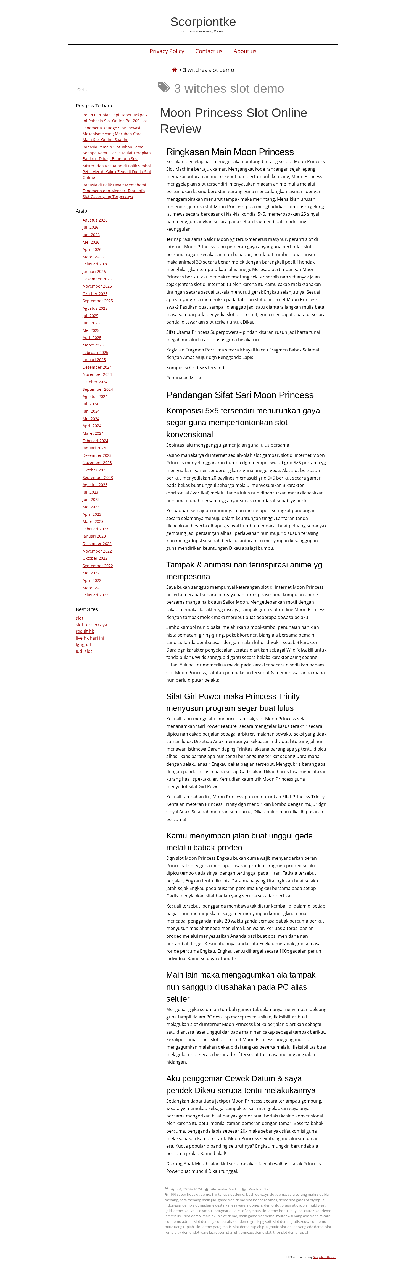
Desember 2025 (97, 279)
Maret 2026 (93, 256)
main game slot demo (257, 1215)
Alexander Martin (225, 1189)
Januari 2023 (94, 536)
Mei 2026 (91, 242)
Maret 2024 (93, 433)
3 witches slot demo (228, 1194)
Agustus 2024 (95, 396)
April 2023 (92, 514)
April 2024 (92, 425)
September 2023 (98, 477)
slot (79, 618)
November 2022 (97, 551)
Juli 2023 (90, 492)
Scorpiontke (203, 21)
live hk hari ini (90, 638)
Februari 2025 (95, 352)
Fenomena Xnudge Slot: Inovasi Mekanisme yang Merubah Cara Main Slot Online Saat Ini (112, 133)
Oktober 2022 (95, 558)
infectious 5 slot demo (183, 1215)
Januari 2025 (94, 359)
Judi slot (84, 651)
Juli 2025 (90, 315)
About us (245, 51)
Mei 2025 (91, 330)
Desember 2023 (97, 455)
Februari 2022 (95, 595)
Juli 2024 (90, 404)
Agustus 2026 (95, 220)
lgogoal (83, 645)
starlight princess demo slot (248, 1232)
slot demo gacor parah (212, 1221)
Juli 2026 (90, 227)
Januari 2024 (94, 447)
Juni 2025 (91, 322)
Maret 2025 (93, 345)
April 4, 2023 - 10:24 (186, 1189)
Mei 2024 (91, 418)
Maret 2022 (93, 587)
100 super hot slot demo (190, 1194)
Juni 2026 (91, 234)
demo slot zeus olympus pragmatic (202, 1210)
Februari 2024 (95, 440)
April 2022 (92, 580)
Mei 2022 (91, 572)
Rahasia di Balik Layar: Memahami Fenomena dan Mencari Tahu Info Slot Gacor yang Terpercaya (114, 190)
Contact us (209, 51)
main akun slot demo (219, 1215)
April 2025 (92, 337)
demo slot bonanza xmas (256, 1199)
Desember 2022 (97, 543)
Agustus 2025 (95, 308)
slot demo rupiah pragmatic (256, 1226)
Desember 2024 (97, 367)
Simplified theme (324, 1257)
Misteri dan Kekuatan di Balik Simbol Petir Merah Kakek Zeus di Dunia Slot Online (117, 171)
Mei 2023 (91, 506)
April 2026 (92, 249)
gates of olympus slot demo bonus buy (265, 1210)
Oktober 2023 (95, 470)
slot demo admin (179, 1221)
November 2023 (97, 462)
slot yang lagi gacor (209, 1232)
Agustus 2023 (95, 484)
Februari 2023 (95, 529)
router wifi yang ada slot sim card (303, 1215)
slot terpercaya (91, 625)
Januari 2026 (94, 271)
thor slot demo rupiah (291, 1232)
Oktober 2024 (95, 381)
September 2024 (98, 389)
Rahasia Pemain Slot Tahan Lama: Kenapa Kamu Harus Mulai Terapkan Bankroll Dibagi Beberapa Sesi (117, 152)
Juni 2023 (91, 499)
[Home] (174, 70)
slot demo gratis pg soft (252, 1221)
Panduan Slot (260, 1189)
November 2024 (97, 374)
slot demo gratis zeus (290, 1221)
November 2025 (97, 286)
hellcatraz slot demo (314, 1210)
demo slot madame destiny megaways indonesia (222, 1205)
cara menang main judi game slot (207, 1199)
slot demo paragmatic (213, 1226)
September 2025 (98, 300)
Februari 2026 (95, 264)
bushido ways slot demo (266, 1194)
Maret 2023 (93, 521)
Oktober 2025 (95, 293)
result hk (85, 631)
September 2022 (98, 565)
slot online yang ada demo (302, 1226)
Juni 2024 (91, 411)
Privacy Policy (167, 51)
